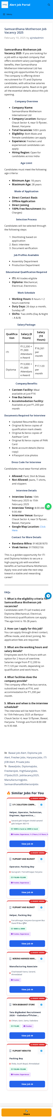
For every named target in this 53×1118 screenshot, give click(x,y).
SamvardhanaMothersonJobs (21, 784)
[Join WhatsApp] (48, 506)
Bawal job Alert (17, 753)
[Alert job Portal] (4, 5)
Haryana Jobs (34, 757)
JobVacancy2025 (29, 775)
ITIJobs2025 (11, 775)
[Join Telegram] (48, 595)
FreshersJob (11, 771)
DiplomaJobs (29, 766)
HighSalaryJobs (28, 771)
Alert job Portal (20, 4)
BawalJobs (14, 766)
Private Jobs (23, 762)
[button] (49, 5)
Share (26, 1112)
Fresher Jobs (18, 757)
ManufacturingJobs (15, 779)
